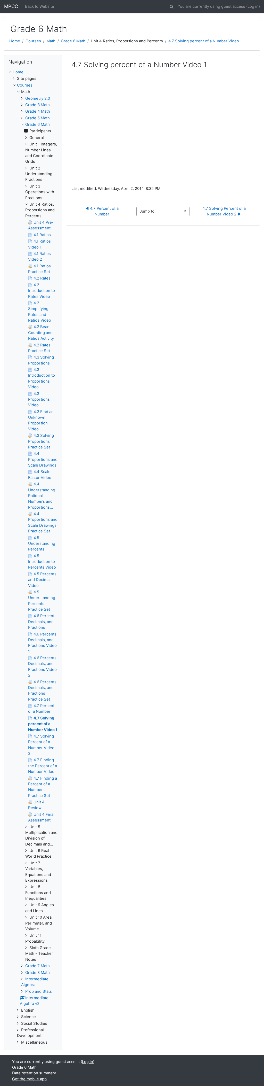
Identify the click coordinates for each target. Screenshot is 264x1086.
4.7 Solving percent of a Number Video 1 (205, 41)
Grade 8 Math (37, 972)
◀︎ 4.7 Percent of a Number (102, 211)
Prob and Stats (38, 991)
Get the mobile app (29, 1079)
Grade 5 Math (37, 118)
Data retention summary (34, 1073)
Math (50, 41)
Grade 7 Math (37, 966)
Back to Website (39, 6)
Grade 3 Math (37, 105)
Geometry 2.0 (37, 98)
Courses (33, 41)
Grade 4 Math (37, 111)
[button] (171, 6)
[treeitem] (33, 72)
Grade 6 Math (73, 41)
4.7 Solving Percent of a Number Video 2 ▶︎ (224, 211)
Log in (253, 6)
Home (14, 41)
